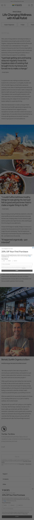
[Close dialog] (33, 247)
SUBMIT (17, 270)
